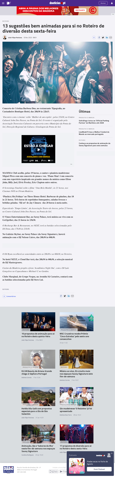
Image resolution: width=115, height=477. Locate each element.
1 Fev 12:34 (36, 377)
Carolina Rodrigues (28, 455)
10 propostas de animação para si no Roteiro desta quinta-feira (38, 335)
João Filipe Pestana (28, 340)
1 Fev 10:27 (75, 380)
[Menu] (3, 3)
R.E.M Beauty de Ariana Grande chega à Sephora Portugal (37, 372)
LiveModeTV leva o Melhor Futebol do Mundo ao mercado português (94, 133)
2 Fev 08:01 (39, 340)
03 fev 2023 (30, 37)
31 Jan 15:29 (39, 417)
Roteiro (5, 289)
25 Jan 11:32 (63, 343)
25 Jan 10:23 (39, 455)
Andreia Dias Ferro (66, 415)
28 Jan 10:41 (77, 415)
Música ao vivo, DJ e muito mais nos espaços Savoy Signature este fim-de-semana (76, 373)
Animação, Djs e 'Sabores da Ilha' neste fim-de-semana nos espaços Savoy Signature (38, 448)
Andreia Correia (26, 377)
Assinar (103, 3)
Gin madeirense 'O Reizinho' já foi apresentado (76, 410)
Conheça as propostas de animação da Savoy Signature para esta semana (94, 144)
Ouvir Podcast (99, 469)
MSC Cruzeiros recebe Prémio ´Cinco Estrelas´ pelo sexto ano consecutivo (74, 336)
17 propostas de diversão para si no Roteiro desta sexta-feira (75, 447)
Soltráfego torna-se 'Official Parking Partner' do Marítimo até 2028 (94, 121)
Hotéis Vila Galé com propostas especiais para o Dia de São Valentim (37, 411)
